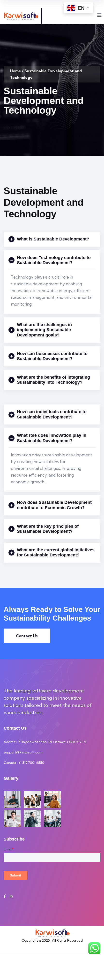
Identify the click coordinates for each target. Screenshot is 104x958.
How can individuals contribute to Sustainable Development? (52, 414)
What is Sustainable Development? (53, 239)
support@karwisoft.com (23, 752)
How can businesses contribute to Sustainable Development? (52, 356)
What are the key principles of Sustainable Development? (48, 529)
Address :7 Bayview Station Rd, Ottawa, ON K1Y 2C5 (45, 742)
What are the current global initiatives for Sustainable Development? (56, 552)
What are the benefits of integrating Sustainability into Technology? (53, 380)
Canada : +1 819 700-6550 (24, 762)
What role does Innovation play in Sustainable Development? (51, 438)
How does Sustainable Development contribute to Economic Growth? (54, 505)
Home (15, 70)
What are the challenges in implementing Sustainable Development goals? (44, 329)
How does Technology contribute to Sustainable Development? (54, 260)
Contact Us (27, 635)
